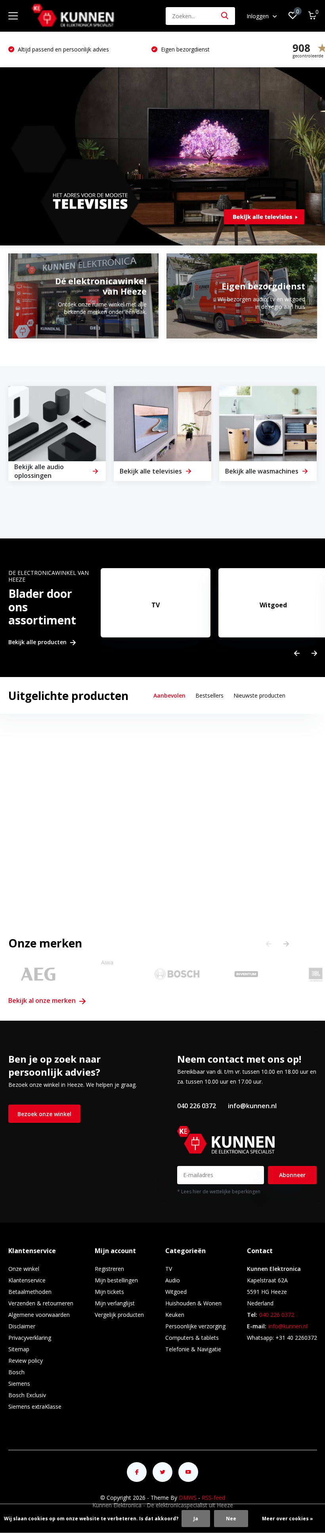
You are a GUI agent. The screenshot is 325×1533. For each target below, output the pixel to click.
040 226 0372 (196, 1105)
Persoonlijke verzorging (195, 1326)
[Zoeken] (225, 16)
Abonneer (292, 1175)
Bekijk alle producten (38, 642)
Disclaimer (21, 1326)
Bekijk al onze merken (42, 1000)
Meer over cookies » (287, 1518)
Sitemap (18, 1349)
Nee (231, 1518)
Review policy (25, 1360)
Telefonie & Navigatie (193, 1349)
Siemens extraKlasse (34, 1406)
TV (168, 1268)
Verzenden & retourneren (40, 1303)
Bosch (16, 1372)
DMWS (188, 1497)
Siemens (19, 1383)
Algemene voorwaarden (39, 1314)
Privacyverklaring (29, 1337)
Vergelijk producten (119, 1314)
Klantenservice (27, 1280)
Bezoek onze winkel (44, 1114)
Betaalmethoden (30, 1291)
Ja (195, 1518)
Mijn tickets (109, 1291)
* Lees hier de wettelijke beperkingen (218, 1191)
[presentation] (297, 653)
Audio (172, 1280)
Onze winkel (23, 1268)
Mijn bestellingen (116, 1280)
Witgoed (176, 1291)
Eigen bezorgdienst (75, 49)
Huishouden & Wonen (193, 1303)
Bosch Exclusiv (27, 1395)
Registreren (109, 1268)
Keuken (174, 1314)
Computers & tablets (192, 1337)
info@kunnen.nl (252, 1105)
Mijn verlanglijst (115, 1303)
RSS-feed (213, 1497)
